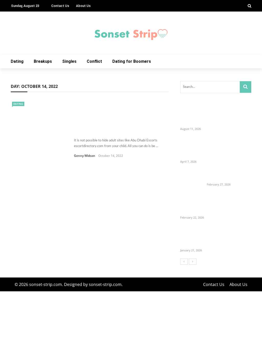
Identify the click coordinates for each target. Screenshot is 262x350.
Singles (69, 61)
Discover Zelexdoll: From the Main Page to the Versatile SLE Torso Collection (228, 204)
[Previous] (184, 262)
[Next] (192, 262)
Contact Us (60, 6)
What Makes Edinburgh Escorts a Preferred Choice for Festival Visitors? (226, 115)
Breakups (43, 61)
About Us (83, 6)
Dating (17, 61)
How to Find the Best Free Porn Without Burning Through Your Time (228, 148)
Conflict (94, 61)
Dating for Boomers (131, 61)
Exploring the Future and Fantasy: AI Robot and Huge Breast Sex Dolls (228, 237)
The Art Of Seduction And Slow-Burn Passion (228, 176)
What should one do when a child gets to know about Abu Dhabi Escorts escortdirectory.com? (116, 125)
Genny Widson (84, 155)
